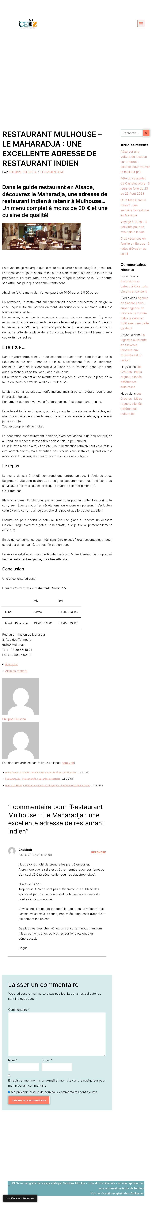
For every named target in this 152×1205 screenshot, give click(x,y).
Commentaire (18, 1009)
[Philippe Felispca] (20, 714)
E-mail (47, 1060)
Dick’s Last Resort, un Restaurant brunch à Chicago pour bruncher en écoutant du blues (47, 785)
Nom (12, 1060)
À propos (11, 664)
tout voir (68, 763)
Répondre (98, 852)
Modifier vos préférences (20, 1198)
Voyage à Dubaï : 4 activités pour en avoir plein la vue (134, 227)
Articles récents (16, 671)
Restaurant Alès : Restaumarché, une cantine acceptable (32, 779)
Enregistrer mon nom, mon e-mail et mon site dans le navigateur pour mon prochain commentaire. (56, 1083)
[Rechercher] (146, 133)
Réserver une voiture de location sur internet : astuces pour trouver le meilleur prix (135, 162)
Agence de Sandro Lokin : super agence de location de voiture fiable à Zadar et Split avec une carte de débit (135, 313)
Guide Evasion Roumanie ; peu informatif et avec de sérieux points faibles (40, 772)
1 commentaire (52, 172)
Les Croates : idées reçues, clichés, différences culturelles (131, 377)
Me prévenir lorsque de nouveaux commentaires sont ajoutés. (54, 1092)
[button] (140, 23)
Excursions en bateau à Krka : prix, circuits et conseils (134, 286)
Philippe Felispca (23, 172)
